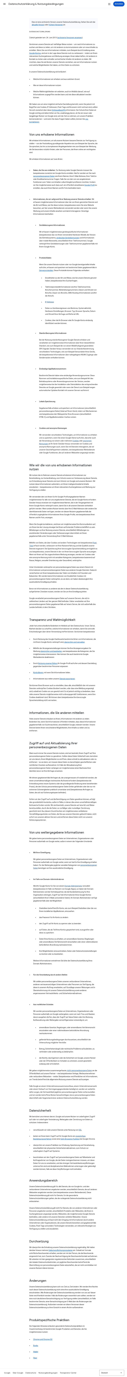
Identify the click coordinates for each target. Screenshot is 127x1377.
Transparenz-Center (68, 1373)
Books (35, 1346)
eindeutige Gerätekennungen (67, 238)
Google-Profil (89, 185)
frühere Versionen (56, 25)
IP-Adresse (49, 302)
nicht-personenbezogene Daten (79, 1071)
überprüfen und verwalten (74, 642)
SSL (80, 1130)
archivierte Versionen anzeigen (70, 38)
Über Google (18, 1373)
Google (7, 1373)
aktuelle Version (38, 25)
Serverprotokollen (46, 270)
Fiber (35, 1358)
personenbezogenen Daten (44, 176)
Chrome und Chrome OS (42, 1339)
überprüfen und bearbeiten (51, 651)
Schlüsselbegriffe (59, 110)
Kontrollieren (38, 673)
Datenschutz (31, 1373)
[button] (4, 4)
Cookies (76, 441)
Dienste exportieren (67, 679)
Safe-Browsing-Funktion (70, 1139)
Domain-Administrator (73, 886)
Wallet (35, 1352)
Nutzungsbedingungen (48, 1373)
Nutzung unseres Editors (47, 663)
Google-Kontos (35, 53)
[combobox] (111, 1373)
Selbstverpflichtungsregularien (61, 1250)
